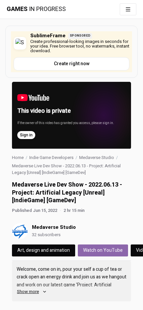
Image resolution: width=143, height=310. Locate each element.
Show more (28, 291)
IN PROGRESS (36, 9)
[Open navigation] (128, 9)
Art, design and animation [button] (43, 250)
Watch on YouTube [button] (103, 250)
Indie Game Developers (51, 157)
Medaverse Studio (96, 157)
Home (18, 157)
